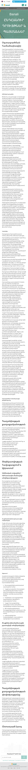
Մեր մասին (23, 760)
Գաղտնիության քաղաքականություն (20, 766)
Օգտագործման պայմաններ (6, 766)
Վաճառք (7, 8)
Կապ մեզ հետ (18, 760)
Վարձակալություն (11, 760)
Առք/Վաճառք (5, 760)
